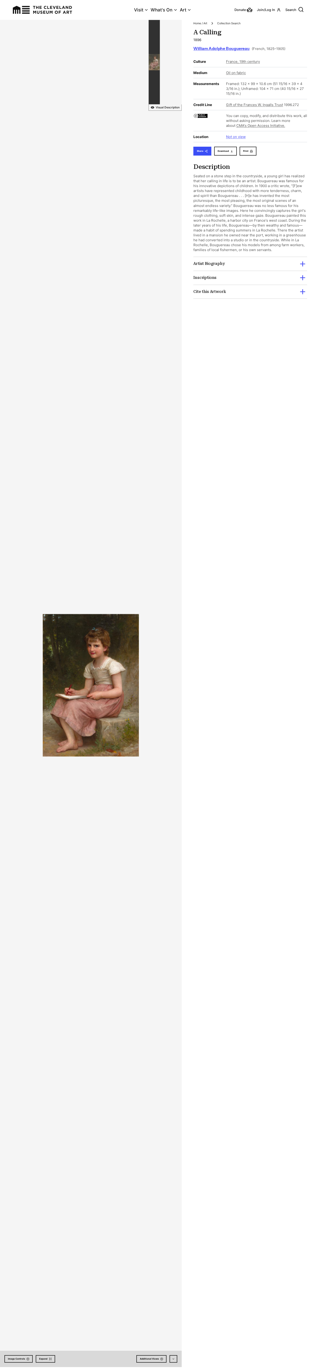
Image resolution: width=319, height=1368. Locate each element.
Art (183, 10)
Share (200, 151)
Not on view (236, 137)
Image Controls (16, 1358)
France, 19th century (243, 61)
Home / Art (200, 23)
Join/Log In (266, 10)
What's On (161, 10)
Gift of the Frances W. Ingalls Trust (254, 105)
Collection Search (229, 23)
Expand (43, 1358)
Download (223, 151)
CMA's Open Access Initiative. (260, 125)
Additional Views (149, 1358)
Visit (138, 10)
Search (290, 10)
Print (245, 151)
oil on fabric (236, 73)
